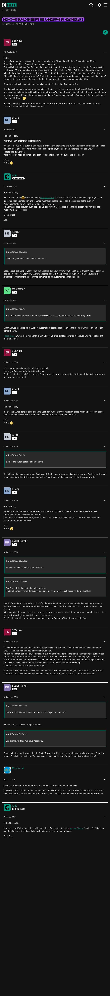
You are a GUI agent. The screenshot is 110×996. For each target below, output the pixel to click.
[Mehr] (104, 52)
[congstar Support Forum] (9, 5)
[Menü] (106, 5)
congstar (10, 335)
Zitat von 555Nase (18, 251)
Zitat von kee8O (17, 308)
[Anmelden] (98, 5)
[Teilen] (105, 32)
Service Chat (46, 197)
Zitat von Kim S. (17, 455)
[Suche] (91, 5)
